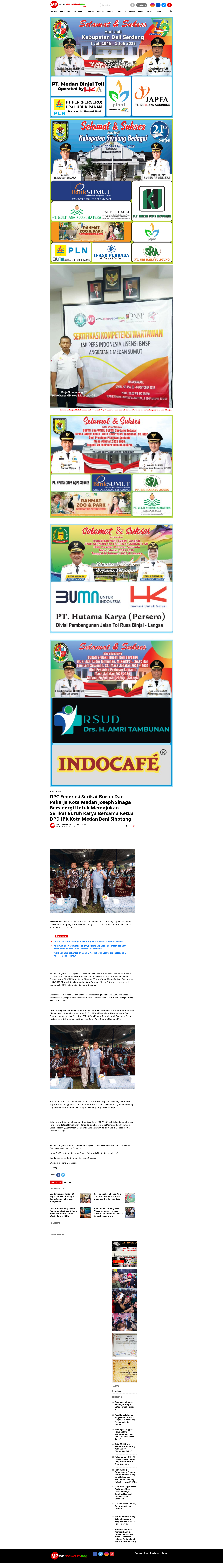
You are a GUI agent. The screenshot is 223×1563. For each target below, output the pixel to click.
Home (52, 791)
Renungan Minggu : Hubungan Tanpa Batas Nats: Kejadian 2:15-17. (124, 1406)
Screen (142, 4)
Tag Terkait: (56, 1182)
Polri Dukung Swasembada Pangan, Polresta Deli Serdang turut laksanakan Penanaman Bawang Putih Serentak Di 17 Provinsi (128, 1476)
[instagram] (152, 5)
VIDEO (149, 11)
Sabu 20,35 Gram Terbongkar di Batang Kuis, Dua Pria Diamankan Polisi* (88, 941)
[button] (171, 10)
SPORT (132, 11)
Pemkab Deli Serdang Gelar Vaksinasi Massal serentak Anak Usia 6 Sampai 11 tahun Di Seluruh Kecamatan (108, 1212)
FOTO (141, 11)
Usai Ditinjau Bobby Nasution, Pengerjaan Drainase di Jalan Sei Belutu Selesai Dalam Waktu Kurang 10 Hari (64, 1212)
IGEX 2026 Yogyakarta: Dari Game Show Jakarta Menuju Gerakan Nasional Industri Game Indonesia (125, 1492)
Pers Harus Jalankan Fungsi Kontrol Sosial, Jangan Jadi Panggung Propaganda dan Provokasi (125, 1420)
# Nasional (117, 1391)
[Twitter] (63, 1175)
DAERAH (90, 11)
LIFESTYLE (121, 11)
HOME (54, 11)
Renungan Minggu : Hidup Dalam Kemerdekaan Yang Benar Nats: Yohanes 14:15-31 (124, 1434)
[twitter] (163, 5)
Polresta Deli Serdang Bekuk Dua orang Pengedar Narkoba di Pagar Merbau (125, 1520)
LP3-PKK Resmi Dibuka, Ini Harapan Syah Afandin (125, 1506)
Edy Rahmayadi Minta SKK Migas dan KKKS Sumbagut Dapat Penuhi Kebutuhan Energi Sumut (62, 1198)
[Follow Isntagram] (106, 1554)
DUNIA (100, 11)
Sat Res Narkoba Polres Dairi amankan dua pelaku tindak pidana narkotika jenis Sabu (107, 1196)
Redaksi (138, 1553)
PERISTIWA (65, 11)
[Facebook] (58, 1175)
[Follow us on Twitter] (100, 1554)
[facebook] (158, 5)
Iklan (164, 1553)
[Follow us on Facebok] (95, 1554)
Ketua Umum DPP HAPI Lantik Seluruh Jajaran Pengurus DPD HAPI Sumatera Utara (125, 1460)
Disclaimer (155, 1553)
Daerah (58, 791)
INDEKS (159, 11)
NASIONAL (79, 11)
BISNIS (110, 11)
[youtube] (169, 5)
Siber (146, 1553)
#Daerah (67, 1182)
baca (129, 826)
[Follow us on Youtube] (112, 1554)
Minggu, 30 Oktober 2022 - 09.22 (66, 826)
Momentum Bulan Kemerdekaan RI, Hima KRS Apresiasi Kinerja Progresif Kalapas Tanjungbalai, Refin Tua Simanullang (125, 1535)
